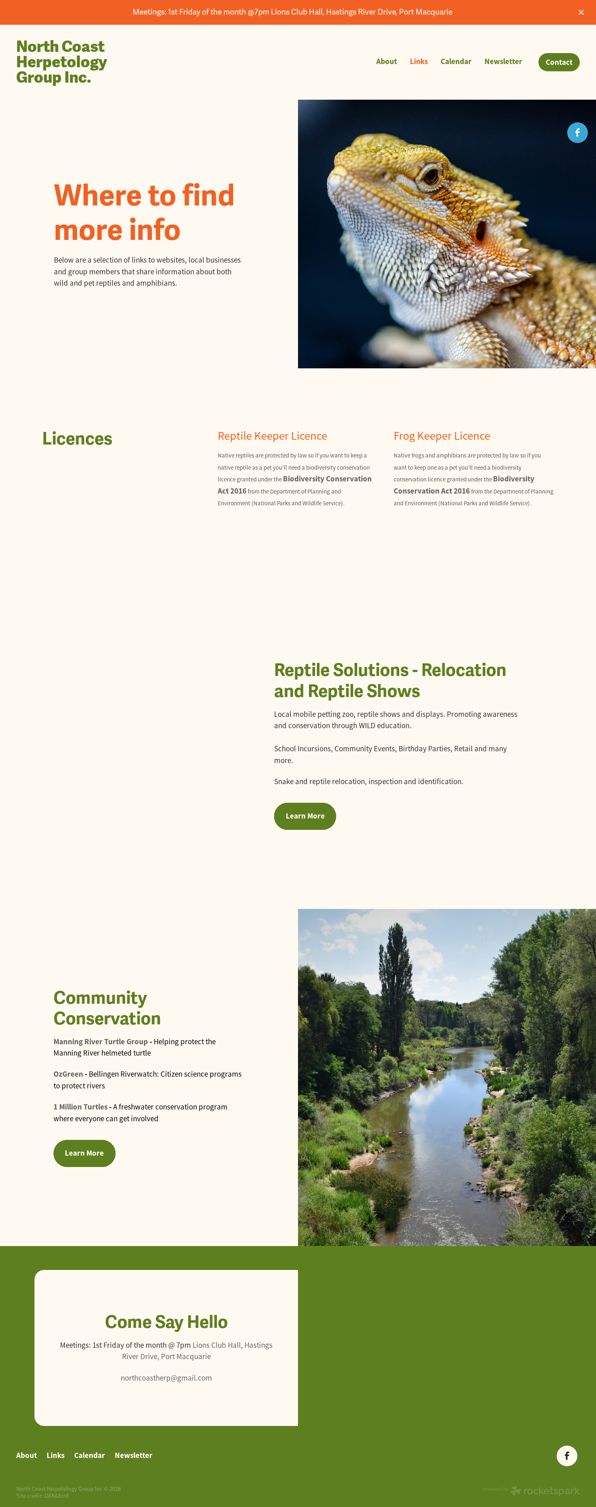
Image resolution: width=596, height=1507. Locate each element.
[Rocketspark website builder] (531, 1492)
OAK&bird (57, 1495)
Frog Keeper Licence (442, 435)
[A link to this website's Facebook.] (577, 132)
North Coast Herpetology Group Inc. (61, 62)
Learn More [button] (305, 816)
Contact (559, 62)
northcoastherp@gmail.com (166, 1378)
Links (419, 61)
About (386, 61)
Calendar (456, 61)
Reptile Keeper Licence (272, 435)
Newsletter (503, 61)
